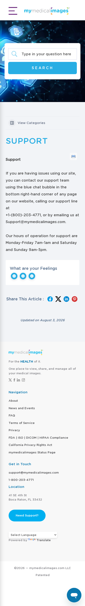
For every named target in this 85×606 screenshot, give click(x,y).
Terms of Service (22, 423)
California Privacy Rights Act (30, 445)
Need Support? (27, 515)
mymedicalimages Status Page (32, 452)
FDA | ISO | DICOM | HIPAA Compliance (38, 437)
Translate (43, 540)
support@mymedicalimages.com (34, 472)
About (13, 400)
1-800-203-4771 (21, 480)
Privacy (14, 430)
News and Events (22, 408)
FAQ (12, 415)
